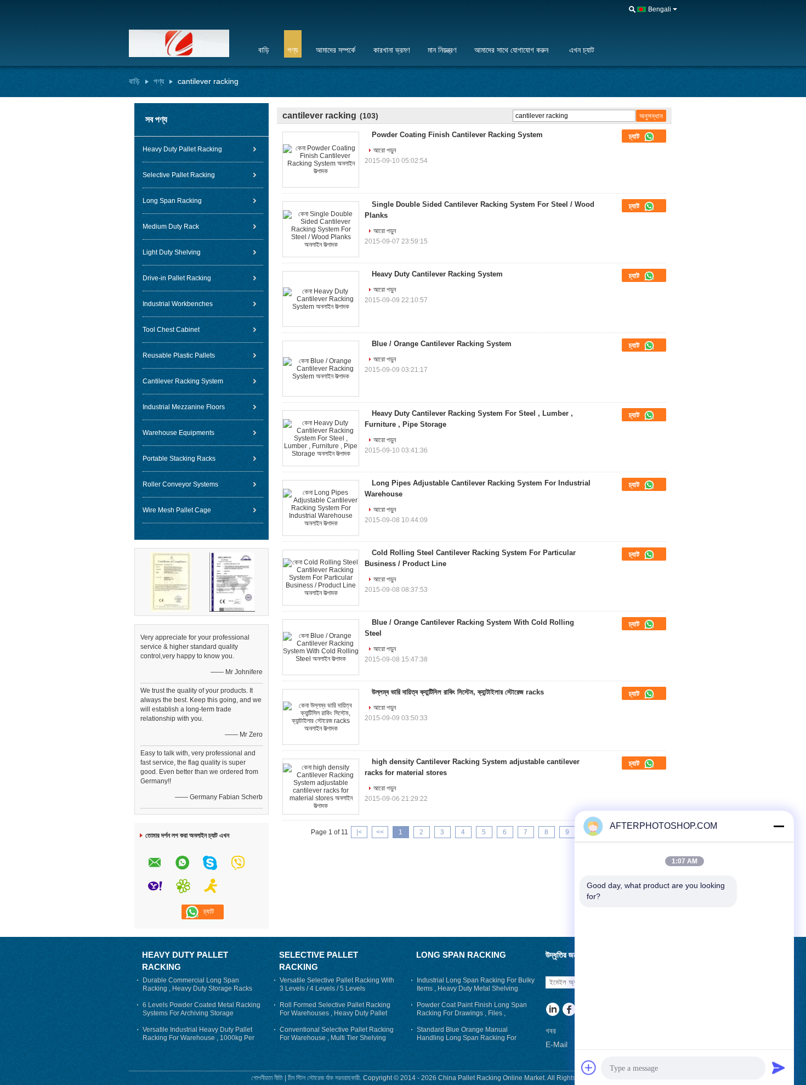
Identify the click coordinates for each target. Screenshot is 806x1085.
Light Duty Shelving (172, 252)
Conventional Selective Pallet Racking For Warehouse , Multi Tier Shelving (337, 1034)
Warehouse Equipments (178, 433)
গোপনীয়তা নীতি (267, 1078)
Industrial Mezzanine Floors (184, 407)
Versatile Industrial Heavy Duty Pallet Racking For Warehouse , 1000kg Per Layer (198, 1038)
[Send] (778, 1067)
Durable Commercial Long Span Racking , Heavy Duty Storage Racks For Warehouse (197, 988)
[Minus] (778, 826)
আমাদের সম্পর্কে (335, 50)
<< (380, 832)
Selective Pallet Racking (179, 175)
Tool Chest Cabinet (171, 330)
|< (359, 832)
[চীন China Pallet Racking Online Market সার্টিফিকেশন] (171, 581)
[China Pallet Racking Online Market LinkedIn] (552, 1010)
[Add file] (589, 1067)
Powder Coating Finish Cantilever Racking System (457, 135)
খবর (551, 1030)
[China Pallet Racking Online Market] (186, 43)
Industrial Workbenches (178, 304)
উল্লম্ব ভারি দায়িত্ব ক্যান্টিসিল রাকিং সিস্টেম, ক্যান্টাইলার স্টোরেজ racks (458, 692)
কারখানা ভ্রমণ (391, 50)
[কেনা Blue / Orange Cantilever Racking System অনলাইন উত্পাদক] (320, 369)
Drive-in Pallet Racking (177, 278)
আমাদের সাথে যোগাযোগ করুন (511, 50)
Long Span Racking (172, 201)
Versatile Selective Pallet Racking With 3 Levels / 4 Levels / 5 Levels (337, 984)
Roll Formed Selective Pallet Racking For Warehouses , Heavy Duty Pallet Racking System (335, 1013)
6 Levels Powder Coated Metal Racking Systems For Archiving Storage (201, 1009)
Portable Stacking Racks (179, 458)
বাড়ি (263, 50)
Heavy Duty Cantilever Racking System (437, 274)
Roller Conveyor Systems (180, 484)
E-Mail (556, 1044)
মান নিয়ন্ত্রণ (442, 50)
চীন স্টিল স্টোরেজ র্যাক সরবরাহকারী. (325, 1078)
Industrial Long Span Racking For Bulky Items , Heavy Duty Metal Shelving (476, 984)
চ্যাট (635, 136)
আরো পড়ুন (384, 150)
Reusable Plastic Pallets (179, 355)
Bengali (659, 9)
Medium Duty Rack (171, 226)
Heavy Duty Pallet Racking (182, 149)
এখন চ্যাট (581, 50)
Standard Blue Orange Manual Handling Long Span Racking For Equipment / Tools (466, 1038)
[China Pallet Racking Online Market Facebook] (569, 1010)
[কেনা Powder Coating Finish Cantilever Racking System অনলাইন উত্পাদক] (320, 160)
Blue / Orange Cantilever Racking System (442, 344)
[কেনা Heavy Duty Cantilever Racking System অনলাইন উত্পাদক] (320, 299)
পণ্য (292, 50)
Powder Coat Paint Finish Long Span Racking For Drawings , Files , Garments (472, 1013)
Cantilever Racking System (183, 381)
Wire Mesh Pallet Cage (177, 510)
